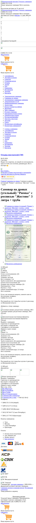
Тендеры (7, 91)
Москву (17, 15)
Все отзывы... (5, 171)
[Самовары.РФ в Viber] (8, 397)
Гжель (7, 122)
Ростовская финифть (11, 117)
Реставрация (9, 90)
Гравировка (8, 88)
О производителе (10, 81)
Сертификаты (9, 76)
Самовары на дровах (11, 98)
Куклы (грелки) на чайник (13, 107)
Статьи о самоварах (11, 129)
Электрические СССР (12, 101)
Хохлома (7, 120)
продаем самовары (17, 484)
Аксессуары (8, 105)
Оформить (4, 64)
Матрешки (8, 108)
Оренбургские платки (12, 115)
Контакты (8, 93)
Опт (6, 86)
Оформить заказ (6, 496)
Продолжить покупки (19, 496)
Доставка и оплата (11, 77)
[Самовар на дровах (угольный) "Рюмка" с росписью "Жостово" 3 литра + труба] (20, 208)
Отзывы (7, 83)
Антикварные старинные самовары (16, 100)
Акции (7, 84)
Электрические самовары (13, 96)
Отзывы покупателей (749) (12, 155)
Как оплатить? (9, 439)
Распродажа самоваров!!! (13, 126)
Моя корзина (5, 54)
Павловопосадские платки (13, 113)
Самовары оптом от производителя (12, 488)
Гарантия (8, 79)
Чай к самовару (10, 110)
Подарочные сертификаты (13, 124)
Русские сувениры (11, 112)
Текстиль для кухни (11, 119)
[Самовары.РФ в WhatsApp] (10, 395)
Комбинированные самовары (14, 103)
